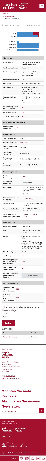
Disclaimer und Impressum (32, 453)
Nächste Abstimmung (34, 25)
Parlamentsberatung (10, 337)
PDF (23, 97)
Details (30, 199)
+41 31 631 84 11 (9, 376)
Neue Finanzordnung (12, 18)
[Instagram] (27, 458)
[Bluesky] (43, 458)
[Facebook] (32, 458)
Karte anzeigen (32, 275)
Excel (23, 261)
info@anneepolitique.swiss (12, 378)
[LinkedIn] (38, 458)
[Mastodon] (21, 458)
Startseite (5, 13)
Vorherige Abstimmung (12, 25)
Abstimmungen (10, 16)
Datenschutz (18, 453)
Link (23, 107)
